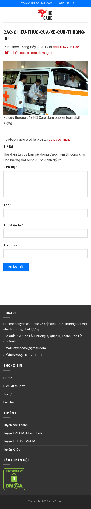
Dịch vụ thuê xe (14, 386)
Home (7, 378)
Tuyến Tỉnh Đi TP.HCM (19, 441)
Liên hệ (8, 402)
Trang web (11, 245)
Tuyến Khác (11, 449)
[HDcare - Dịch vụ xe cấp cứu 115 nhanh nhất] (45, 14)
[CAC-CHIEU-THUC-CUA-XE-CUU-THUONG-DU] (45, 87)
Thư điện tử (13, 225)
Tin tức (8, 394)
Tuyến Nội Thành (15, 425)
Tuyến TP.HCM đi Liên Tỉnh (22, 433)
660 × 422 (61, 47)
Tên (7, 205)
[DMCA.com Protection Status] (14, 479)
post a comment (59, 139)
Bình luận (10, 167)
